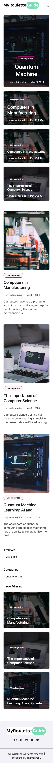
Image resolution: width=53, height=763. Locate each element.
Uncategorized (26, 58)
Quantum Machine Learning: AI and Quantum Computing (22, 510)
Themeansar (33, 757)
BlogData (17, 757)
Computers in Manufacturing (26, 151)
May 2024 (11, 556)
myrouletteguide (18, 82)
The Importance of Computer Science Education (19, 189)
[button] (44, 51)
